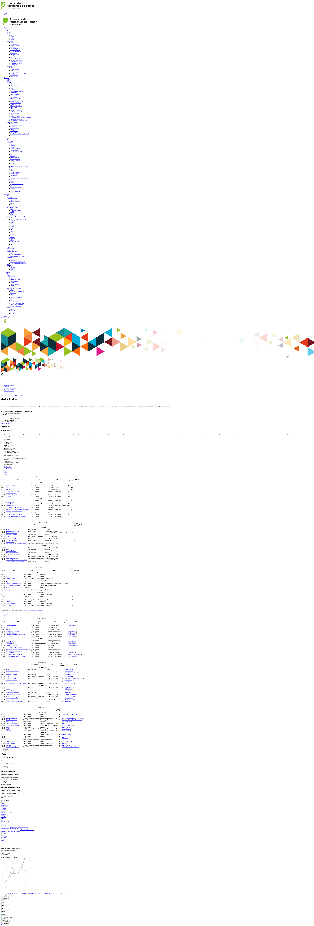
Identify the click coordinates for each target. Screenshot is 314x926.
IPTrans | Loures (14, 104)
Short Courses (14, 95)
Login (5, 13)
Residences (13, 296)
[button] (1, 924)
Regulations (13, 129)
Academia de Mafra (15, 103)
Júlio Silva (68, 692)
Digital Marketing (10, 603)
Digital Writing (9, 582)
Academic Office (14, 70)
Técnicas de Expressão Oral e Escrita (15, 516)
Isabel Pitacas (68, 680)
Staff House (13, 163)
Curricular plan (8, 468)
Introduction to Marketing (12, 491)
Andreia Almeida (69, 683)
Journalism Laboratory (11, 534)
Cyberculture (9, 601)
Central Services (14, 157)
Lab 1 (7, 536)
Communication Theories (12, 531)
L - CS (5, 383)
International (7, 245)
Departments (13, 64)
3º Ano (6, 474)
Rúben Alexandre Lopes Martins (70, 714)
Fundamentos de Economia (13, 585)
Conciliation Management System (19, 166)
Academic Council (15, 50)
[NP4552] (3, 833)
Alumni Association (15, 306)
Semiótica (8, 591)
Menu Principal (5, 317)
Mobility (9, 257)
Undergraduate (14, 86)
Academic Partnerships (13, 113)
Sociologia (8, 496)
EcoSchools (13, 190)
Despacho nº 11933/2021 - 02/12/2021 (33, 610)
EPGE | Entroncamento (16, 109)
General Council (14, 45)
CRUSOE (13, 269)
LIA (11, 206)
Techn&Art (13, 215)
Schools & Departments (13, 56)
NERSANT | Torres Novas (17, 111)
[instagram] (5, 896)
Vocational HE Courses (16, 91)
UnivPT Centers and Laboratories (16, 216)
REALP (9, 265)
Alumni (12, 192)
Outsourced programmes (13, 98)
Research (6, 194)
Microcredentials (14, 94)
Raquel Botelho (72, 645)
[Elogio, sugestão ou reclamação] (5, 825)
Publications (13, 53)
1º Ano (6, 471)
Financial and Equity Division (18, 73)
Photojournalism (10, 542)
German (8, 489)
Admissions (7, 28)
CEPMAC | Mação (15, 110)
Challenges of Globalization (13, 554)
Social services (14, 131)
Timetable (6, 386)
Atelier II (8, 549)
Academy (12, 243)
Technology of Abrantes (16, 61)
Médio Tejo (10, 307)
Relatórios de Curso (9, 391)
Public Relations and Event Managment (16, 543)
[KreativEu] (4, 836)
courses (50, 406)
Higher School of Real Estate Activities (20, 117)
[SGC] (3, 834)
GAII (11, 204)
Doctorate (13, 89)
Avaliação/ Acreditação (10, 388)
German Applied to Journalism (14, 511)
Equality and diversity (16, 187)
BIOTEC (12, 220)
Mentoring (13, 185)
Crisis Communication (11, 580)
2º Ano (6, 472)
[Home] (18, 9)
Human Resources (15, 72)
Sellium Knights (14, 284)
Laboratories (13, 76)
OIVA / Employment (15, 191)
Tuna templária (14, 281)
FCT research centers (12, 207)
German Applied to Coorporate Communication (18, 509)
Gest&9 (12, 237)
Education (6, 78)
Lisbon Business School (16, 119)
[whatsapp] (17, 896)
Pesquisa (5, 316)
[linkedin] (11, 896)
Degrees (9, 82)
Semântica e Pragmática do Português (15, 494)
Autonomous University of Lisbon (19, 120)
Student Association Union (17, 303)
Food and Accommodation (14, 288)
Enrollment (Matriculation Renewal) (19, 134)
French (7, 487)
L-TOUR (12, 232)
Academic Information (13, 122)
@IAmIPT (10, 179)
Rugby (12, 285)
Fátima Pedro (71, 631)
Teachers (9, 153)
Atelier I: (8, 529)
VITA (12, 235)
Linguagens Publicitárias (12, 558)
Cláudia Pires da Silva (74, 654)
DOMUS (12, 225)
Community (7, 138)
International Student (12, 251)
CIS (11, 223)
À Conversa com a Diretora (11, 389)
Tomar (12, 313)
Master (12, 88)
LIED (11, 229)
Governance (10, 41)
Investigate (13, 162)
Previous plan (7, 467)
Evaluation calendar (9, 385)
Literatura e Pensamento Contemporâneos (16, 560)
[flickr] (14, 896)
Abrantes (12, 312)
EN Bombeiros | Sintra (16, 106)
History (9, 33)
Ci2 (11, 213)
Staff (8, 167)
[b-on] (2, 840)
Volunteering (13, 188)
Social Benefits (14, 173)
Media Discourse (10, 512)
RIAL (12, 271)
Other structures (11, 238)
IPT (2, 25)
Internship (8, 605)
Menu (8, 30)
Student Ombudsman (15, 51)
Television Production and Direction (15, 561)
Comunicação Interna (11, 578)
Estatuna (12, 282)
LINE (11, 231)
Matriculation (13, 132)
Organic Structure (49, 893)
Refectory (13, 293)
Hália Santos (71, 633)
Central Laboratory (12, 198)
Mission (12, 39)
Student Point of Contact (16, 151)
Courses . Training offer (7, 395)
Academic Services (15, 148)
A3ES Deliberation (6, 423)
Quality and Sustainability (17, 184)
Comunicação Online (11, 505)
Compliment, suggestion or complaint (30, 893)
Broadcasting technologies (12, 552)
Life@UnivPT (7, 272)
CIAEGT (12, 222)
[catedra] (3, 839)
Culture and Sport (11, 276)
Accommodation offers (16, 297)
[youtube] (8, 896)
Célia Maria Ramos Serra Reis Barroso (72, 718)
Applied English (10, 502)
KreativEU (10, 250)
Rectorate (12, 47)
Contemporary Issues (11, 533)
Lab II (7, 556)
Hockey (12, 287)
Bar (11, 294)
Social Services (14, 75)
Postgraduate (13, 92)
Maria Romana (72, 634)
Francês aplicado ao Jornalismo (14, 507)
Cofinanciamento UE (15, 54)
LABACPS (13, 226)
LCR (11, 228)
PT (4, 14)
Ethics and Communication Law (14, 583)
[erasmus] (3, 837)
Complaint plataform (11, 893)
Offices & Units (11, 66)
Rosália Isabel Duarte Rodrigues (73, 678)
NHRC (12, 234)
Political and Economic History (14, 514)
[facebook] (2, 896)
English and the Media (11, 485)
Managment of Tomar (16, 60)
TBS (11, 244)
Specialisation (14, 97)
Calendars (13, 126)
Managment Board (15, 48)
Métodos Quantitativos (11, 540)
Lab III (7, 587)
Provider (12, 147)
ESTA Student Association (17, 304)
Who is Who (61, 893)
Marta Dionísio (72, 625)
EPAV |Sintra (13, 107)
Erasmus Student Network (17, 256)
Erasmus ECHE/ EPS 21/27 (17, 262)
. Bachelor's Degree (18, 395)
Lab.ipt (12, 203)
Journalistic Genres (11, 493)
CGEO (12, 212)
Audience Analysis (11, 551)
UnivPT (6, 29)
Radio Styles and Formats (12, 607)
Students (9, 142)
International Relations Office (18, 263)
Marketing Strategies (11, 538)
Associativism (10, 298)
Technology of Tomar (16, 63)
